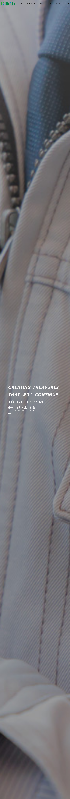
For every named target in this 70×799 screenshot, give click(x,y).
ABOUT (23, 3)
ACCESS (40, 3)
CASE (34, 3)
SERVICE (29, 3)
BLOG (45, 3)
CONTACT (52, 3)
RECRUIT (58, 3)
